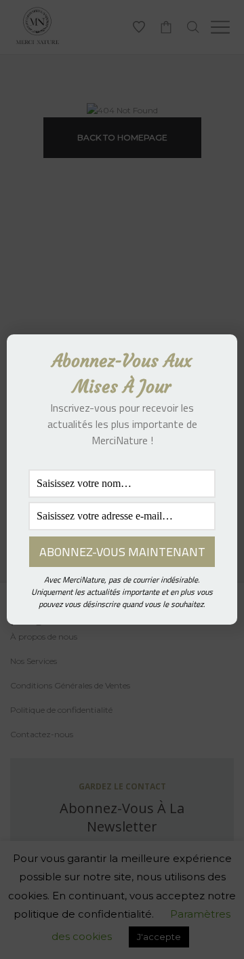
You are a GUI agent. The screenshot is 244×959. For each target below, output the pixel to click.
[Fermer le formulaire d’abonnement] (219, 355)
